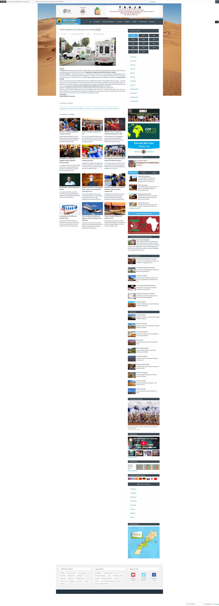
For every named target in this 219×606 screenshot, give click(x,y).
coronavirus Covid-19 (98, 108)
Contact (151, 21)
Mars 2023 (132, 65)
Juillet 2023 (133, 81)
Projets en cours (64, 581)
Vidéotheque (71, 578)
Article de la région (71, 573)
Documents (133, 505)
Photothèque (133, 493)
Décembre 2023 (134, 101)
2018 (154, 39)
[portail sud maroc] (67, 21)
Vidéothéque (133, 489)
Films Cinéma (133, 501)
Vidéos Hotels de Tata (143, 203)
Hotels (135, 21)
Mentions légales (80, 591)
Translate (216, 604)
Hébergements (133, 172)
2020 (133, 39)
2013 (143, 47)
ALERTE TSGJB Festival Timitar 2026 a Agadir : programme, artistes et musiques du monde (142, 427)
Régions (127, 21)
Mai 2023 (132, 73)
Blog (74, 591)
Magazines (133, 513)
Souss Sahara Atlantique (100, 575)
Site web (132, 517)
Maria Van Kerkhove (112, 108)
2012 (154, 47)
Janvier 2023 (133, 57)
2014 (133, 47)
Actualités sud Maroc (108, 573)
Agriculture (116, 578)
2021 (154, 35)
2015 (154, 43)
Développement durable (106, 578)
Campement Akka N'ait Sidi (144, 194)
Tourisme (120, 21)
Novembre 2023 (134, 97)
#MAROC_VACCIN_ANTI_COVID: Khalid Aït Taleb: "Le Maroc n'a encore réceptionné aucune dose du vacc (92, 189)
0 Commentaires (100, 34)
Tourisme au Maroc (81, 573)
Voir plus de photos (132, 470)
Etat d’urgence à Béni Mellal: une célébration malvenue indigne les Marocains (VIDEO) (67, 160)
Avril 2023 (132, 69)
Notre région (63, 575)
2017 (133, 43)
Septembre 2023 (134, 89)
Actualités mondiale (117, 575)
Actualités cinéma (80, 578)
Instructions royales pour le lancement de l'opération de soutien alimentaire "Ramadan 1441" (114, 189)
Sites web (62, 583)
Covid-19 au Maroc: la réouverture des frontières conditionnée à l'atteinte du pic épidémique (92, 218)
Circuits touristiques (108, 21)
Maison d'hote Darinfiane (144, 176)
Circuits (144, 172)
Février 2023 (133, 61)
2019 (143, 39)
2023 (133, 35)
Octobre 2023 (133, 93)
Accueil (63, 591)
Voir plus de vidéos (132, 457)
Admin (64, 34)
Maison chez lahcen (143, 185)
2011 (133, 51)
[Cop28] (144, 131)
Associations (80, 575)
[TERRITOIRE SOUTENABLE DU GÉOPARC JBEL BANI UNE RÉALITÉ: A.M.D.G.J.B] (144, 115)
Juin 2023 (132, 77)
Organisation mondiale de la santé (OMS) (71, 108)
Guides (154, 172)
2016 (143, 43)
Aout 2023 (132, 85)
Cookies (87, 591)
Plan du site (69, 591)
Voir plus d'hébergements (143, 213)
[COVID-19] (144, 148)
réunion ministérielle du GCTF (101, 583)
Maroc (109, 575)
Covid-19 (88, 108)
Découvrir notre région (144, 484)
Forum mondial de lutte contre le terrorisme (111, 581)
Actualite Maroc (98, 573)
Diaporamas (133, 497)
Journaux (132, 509)
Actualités (97, 21)
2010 (143, 51)
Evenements (143, 21)
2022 (143, 35)
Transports (96, 578)
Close (86, 20)
